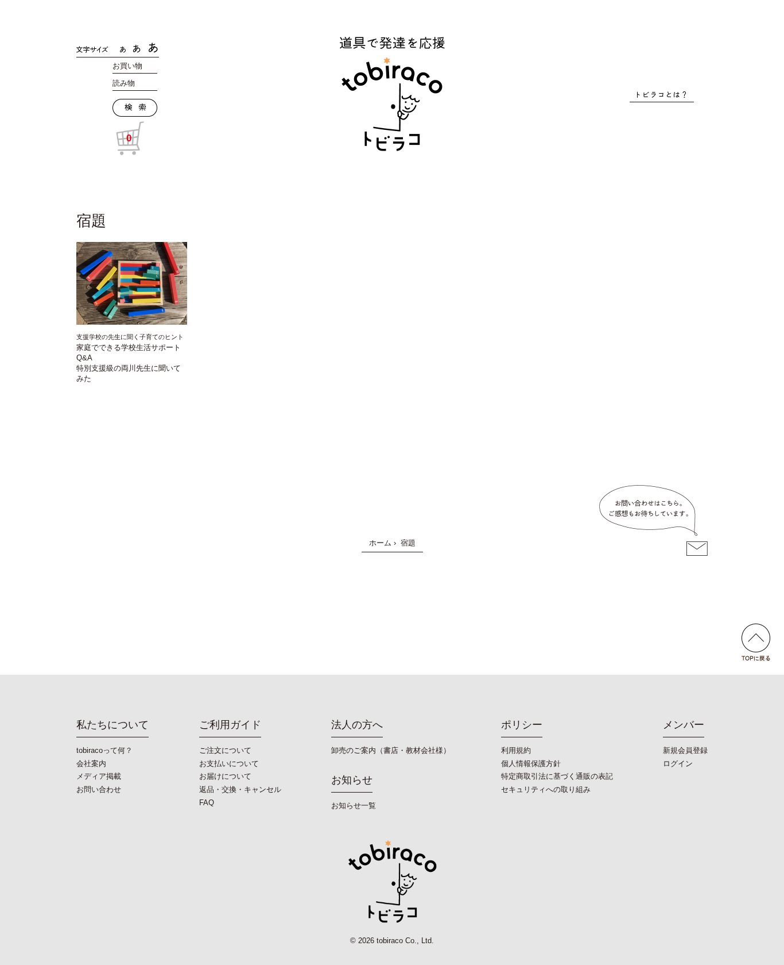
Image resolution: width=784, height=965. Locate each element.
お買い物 (127, 65)
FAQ (206, 802)
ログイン (678, 763)
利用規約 (516, 750)
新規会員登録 (685, 750)
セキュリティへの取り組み (546, 789)
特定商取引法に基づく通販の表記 (557, 776)
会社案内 (91, 763)
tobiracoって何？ (104, 750)
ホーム (380, 543)
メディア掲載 (98, 776)
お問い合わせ (98, 789)
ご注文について (225, 750)
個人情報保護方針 (531, 763)
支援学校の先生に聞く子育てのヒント (130, 336)
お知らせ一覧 (353, 805)
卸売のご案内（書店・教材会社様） (391, 750)
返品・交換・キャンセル (240, 789)
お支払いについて (229, 763)
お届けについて (225, 776)
